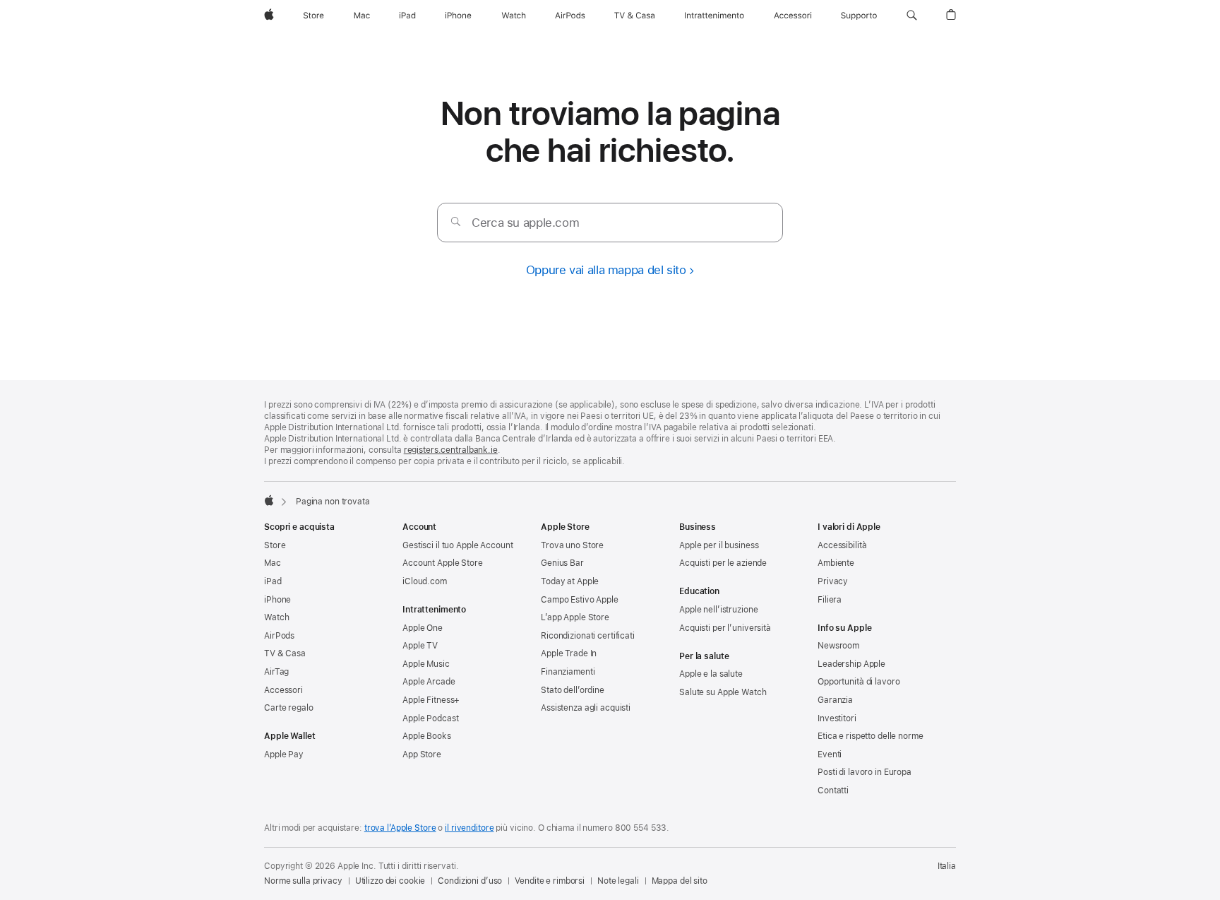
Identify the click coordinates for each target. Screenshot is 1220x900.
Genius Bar (562, 563)
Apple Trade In (569, 653)
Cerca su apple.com (525, 222)
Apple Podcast (430, 718)
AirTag (276, 672)
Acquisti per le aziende (723, 563)
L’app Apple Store (575, 617)
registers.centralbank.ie (451, 450)
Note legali (618, 881)
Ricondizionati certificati (588, 636)
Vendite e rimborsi (550, 881)
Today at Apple (570, 581)
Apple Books (426, 736)
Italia (947, 866)
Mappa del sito (679, 881)
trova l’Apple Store (400, 828)
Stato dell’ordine (572, 690)
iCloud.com (424, 581)
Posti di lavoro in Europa (864, 772)
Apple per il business (718, 545)
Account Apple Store (442, 563)
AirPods (279, 636)
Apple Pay (284, 754)
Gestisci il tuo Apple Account (457, 545)
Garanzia (835, 700)
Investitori (837, 718)
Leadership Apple (851, 664)
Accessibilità (842, 545)
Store (274, 545)
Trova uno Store (572, 545)
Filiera (830, 600)
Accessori (283, 690)
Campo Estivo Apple (579, 600)
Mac (272, 563)
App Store (421, 754)
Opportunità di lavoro (858, 682)
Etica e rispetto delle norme (870, 736)
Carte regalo (288, 708)
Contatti (833, 790)
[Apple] (269, 500)
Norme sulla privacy (303, 881)
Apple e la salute (711, 674)
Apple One (422, 628)
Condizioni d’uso (470, 881)
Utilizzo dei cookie (390, 881)
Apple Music (426, 664)
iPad (273, 581)
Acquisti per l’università (725, 628)
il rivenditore (469, 828)
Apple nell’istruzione (718, 610)
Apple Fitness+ (431, 700)
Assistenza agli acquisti (585, 708)
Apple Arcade (428, 682)
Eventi (830, 754)
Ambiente (836, 563)
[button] (912, 15)
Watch (276, 617)
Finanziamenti (567, 672)
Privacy (833, 581)
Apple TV (420, 646)
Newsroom (838, 646)
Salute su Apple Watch (722, 692)
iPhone (277, 600)
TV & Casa (285, 653)
